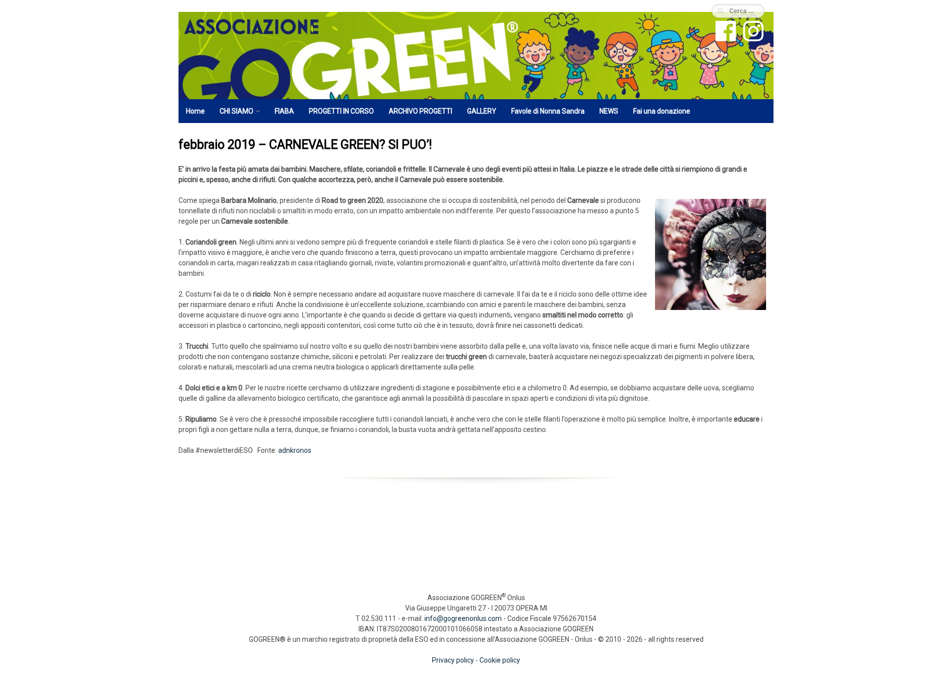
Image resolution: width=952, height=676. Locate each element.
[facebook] (724, 37)
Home (195, 111)
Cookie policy (499, 660)
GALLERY (481, 111)
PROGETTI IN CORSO (341, 111)
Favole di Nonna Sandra (548, 111)
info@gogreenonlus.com (463, 618)
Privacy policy (453, 660)
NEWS (608, 111)
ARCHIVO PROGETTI (420, 111)
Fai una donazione (661, 111)
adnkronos (294, 450)
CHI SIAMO (236, 111)
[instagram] (752, 37)
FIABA (284, 111)
